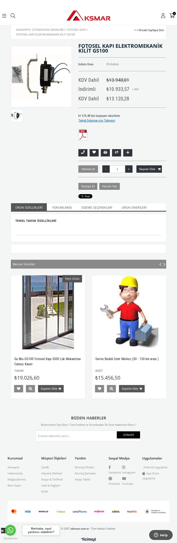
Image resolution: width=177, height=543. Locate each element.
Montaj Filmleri (84, 467)
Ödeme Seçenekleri (96, 207)
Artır (129, 169)
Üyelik (45, 467)
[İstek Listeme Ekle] (105, 152)
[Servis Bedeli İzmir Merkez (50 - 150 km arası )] (103, 312)
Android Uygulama (155, 467)
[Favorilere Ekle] (94, 152)
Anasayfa (13, 467)
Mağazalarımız (17, 479)
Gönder (128, 435)
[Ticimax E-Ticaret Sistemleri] (88, 540)
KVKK (44, 491)
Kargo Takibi (82, 479)
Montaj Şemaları (85, 473)
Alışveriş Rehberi (51, 473)
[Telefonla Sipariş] (82, 152)
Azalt (106, 169)
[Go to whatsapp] (10, 530)
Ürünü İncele (85, 388)
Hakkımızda (15, 473)
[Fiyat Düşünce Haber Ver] (127, 152)
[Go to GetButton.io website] (10, 538)
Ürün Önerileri (134, 207)
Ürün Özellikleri (29, 207)
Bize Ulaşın (14, 485)
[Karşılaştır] (116, 152)
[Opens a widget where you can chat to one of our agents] (161, 535)
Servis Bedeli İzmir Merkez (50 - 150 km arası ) (101, 359)
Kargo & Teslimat (52, 479)
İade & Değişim (50, 485)
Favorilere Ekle (74, 388)
